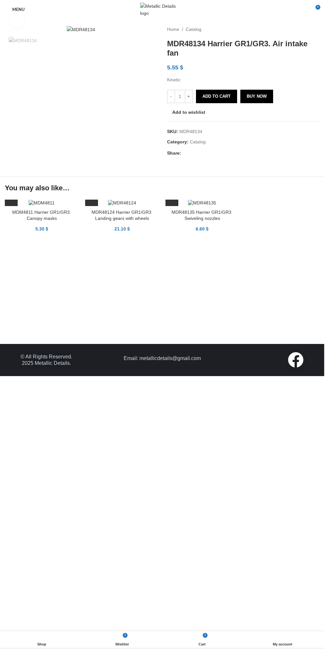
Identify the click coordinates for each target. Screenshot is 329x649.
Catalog (193, 29)
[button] (11, 560)
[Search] (303, 9)
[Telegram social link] (216, 153)
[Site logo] (162, 9)
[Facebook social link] (185, 153)
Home (173, 29)
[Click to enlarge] (17, 21)
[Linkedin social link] (208, 153)
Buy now (257, 96)
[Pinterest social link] (200, 153)
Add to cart (216, 96)
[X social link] (193, 153)
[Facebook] (296, 615)
